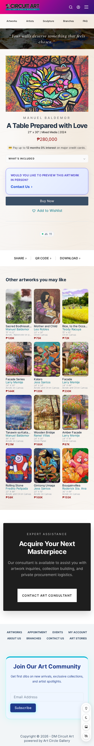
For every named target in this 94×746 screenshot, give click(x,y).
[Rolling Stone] (19, 465)
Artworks (12, 21)
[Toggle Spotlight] (86, 708)
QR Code (43, 258)
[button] (47, 210)
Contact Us (55, 638)
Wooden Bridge (44, 432)
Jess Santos (42, 382)
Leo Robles (41, 329)
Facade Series (15, 379)
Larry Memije (14, 382)
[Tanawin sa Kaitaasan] (19, 412)
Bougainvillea (71, 485)
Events (57, 632)
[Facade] (75, 359)
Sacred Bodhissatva (18, 327)
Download (70, 258)
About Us (14, 638)
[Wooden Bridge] (47, 412)
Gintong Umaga (44, 485)
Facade (67, 379)
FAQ (85, 21)
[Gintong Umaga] (47, 465)
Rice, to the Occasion (74, 327)
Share (20, 258)
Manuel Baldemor (47, 118)
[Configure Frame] (86, 726)
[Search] (70, 7)
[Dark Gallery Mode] (86, 717)
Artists (30, 21)
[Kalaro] (47, 359)
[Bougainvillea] (75, 465)
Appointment (37, 632)
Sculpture (48, 21)
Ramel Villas (42, 435)
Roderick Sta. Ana (74, 488)
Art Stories (78, 638)
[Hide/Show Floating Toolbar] (86, 736)
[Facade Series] (19, 359)
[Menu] (86, 7)
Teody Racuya (71, 329)
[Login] (78, 7)
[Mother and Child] (47, 306)
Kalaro (38, 379)
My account (77, 632)
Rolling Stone (14, 485)
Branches (68, 21)
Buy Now (47, 201)
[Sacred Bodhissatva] (19, 306)
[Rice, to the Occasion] (75, 306)
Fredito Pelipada (17, 488)
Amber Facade (72, 432)
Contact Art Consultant (47, 595)
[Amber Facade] (75, 412)
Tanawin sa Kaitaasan (18, 434)
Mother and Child (45, 326)
